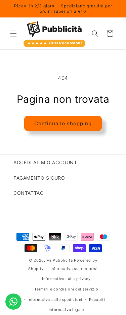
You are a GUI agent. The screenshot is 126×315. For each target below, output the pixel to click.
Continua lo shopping (63, 123)
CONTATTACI (29, 193)
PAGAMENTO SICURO (39, 178)
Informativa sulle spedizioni (55, 299)
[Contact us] (13, 302)
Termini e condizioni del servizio (66, 289)
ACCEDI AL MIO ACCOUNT (45, 162)
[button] (13, 33)
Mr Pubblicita (59, 260)
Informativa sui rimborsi (74, 268)
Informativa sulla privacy (66, 278)
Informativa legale (66, 309)
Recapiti (97, 299)
